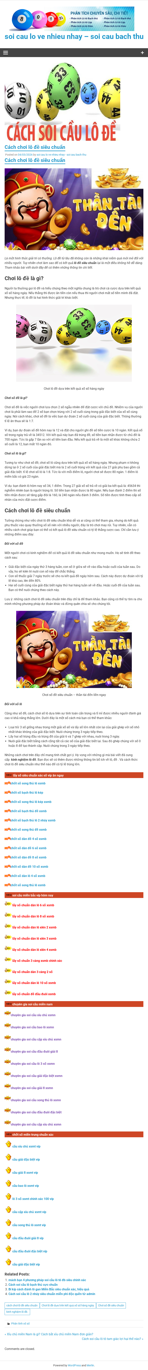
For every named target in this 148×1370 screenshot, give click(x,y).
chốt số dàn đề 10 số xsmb (29, 866)
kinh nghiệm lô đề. (17, 1311)
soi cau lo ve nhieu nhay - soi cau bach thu (61, 154)
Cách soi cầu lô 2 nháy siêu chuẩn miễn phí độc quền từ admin (51, 1294)
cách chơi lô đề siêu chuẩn (22, 1305)
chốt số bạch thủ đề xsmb (29, 811)
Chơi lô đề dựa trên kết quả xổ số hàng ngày (68, 1305)
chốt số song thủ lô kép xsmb (31, 802)
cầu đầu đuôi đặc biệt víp (29, 1251)
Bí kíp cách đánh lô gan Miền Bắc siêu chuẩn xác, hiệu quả (48, 1289)
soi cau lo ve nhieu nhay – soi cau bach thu (74, 36)
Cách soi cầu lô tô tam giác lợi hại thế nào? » (112, 1339)
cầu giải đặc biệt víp (26, 1159)
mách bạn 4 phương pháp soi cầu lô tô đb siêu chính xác (47, 1280)
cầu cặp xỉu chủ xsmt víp (29, 1212)
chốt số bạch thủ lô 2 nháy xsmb (33, 820)
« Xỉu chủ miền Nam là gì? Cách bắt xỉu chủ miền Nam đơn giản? (49, 1334)
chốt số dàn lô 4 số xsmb (28, 876)
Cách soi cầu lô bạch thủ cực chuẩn (33, 1285)
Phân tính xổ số (20, 1323)
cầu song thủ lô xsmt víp (29, 1225)
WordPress (74, 1365)
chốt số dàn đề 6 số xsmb (28, 848)
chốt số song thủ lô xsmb (28, 783)
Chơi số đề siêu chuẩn (111, 1305)
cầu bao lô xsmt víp (25, 1186)
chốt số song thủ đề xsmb (29, 829)
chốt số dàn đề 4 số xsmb (28, 839)
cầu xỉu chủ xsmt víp (26, 1146)
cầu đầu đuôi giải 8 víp (28, 1238)
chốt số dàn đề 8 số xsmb (28, 857)
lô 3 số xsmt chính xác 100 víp (33, 1199)
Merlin (90, 1365)
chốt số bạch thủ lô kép (27, 792)
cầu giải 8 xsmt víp (25, 1172)
